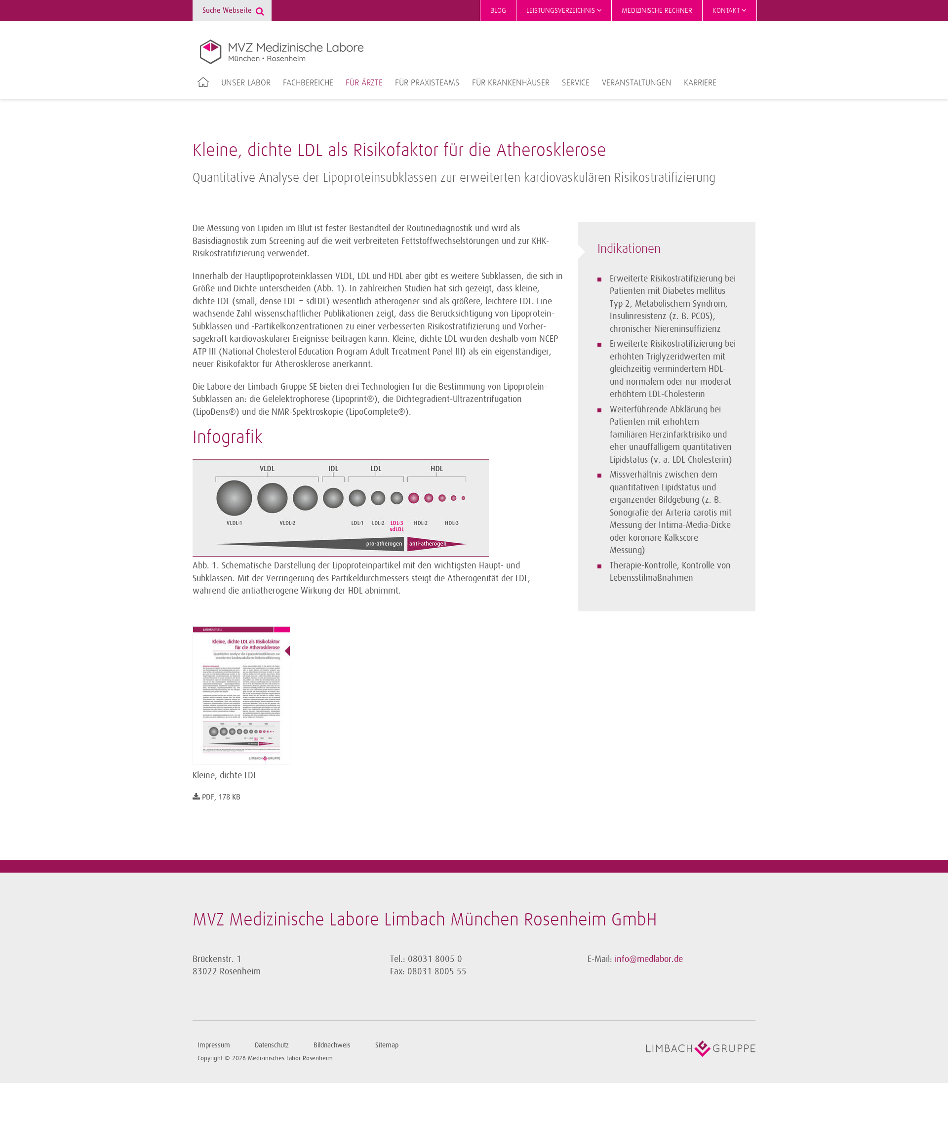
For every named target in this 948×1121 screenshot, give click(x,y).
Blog (498, 10)
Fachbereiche (308, 83)
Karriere (700, 83)
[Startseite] (281, 52)
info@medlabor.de (649, 959)
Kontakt (727, 10)
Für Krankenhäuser (511, 83)
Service (576, 83)
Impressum (214, 1045)
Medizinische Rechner (657, 10)
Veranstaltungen (637, 83)
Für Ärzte (364, 83)
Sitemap (386, 1045)
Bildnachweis (332, 1045)
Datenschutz (272, 1045)
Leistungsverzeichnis (561, 10)
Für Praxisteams (427, 83)
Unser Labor (246, 83)
